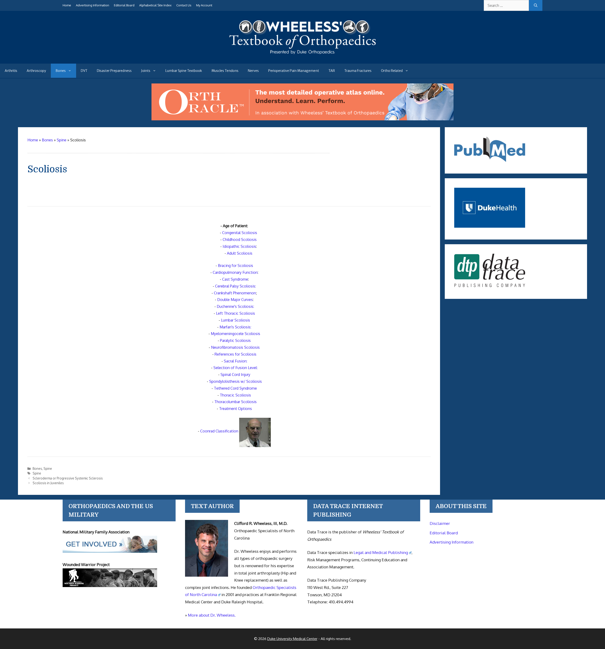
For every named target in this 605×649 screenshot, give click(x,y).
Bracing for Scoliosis (235, 265)
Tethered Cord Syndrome (235, 388)
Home (67, 5)
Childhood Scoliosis (240, 239)
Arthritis (11, 71)
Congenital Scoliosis (239, 232)
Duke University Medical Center (292, 638)
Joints (145, 71)
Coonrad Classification (219, 431)
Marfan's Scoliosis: (235, 327)
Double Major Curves (235, 299)
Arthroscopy (36, 71)
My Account (204, 5)
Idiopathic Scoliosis (239, 246)
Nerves (253, 71)
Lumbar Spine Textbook (183, 71)
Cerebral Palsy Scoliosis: (235, 286)
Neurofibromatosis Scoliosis (235, 347)
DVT (84, 71)
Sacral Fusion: (235, 361)
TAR (331, 71)
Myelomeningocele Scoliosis (235, 333)
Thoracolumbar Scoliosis (235, 401)
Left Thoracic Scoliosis (235, 313)
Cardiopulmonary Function (235, 272)
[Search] (535, 5)
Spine (47, 468)
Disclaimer (440, 523)
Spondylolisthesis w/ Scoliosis (235, 381)
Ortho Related (392, 71)
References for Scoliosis (235, 354)
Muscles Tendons (225, 71)
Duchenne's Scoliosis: (235, 306)
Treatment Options (235, 408)
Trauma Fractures (358, 71)
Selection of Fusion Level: (235, 367)
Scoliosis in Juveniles (48, 483)
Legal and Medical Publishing (381, 552)
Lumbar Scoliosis (235, 320)
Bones (61, 71)
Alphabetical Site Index (155, 5)
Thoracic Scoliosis (235, 395)
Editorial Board (124, 5)
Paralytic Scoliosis (235, 340)
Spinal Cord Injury (235, 374)
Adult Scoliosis (239, 253)
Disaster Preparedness (114, 71)
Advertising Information (92, 5)
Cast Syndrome (235, 279)
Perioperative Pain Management (293, 71)
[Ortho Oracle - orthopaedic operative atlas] (302, 119)
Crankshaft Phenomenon (235, 293)
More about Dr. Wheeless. (212, 615)
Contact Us (183, 5)
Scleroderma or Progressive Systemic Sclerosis (68, 478)
